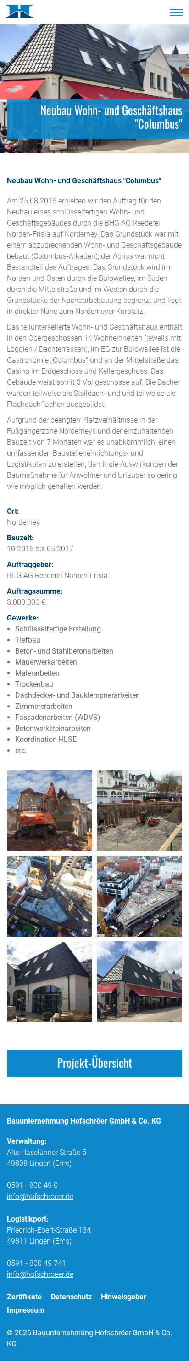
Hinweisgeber (123, 1296)
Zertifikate (24, 1296)
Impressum (25, 1310)
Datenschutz (71, 1296)
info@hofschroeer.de (40, 1196)
